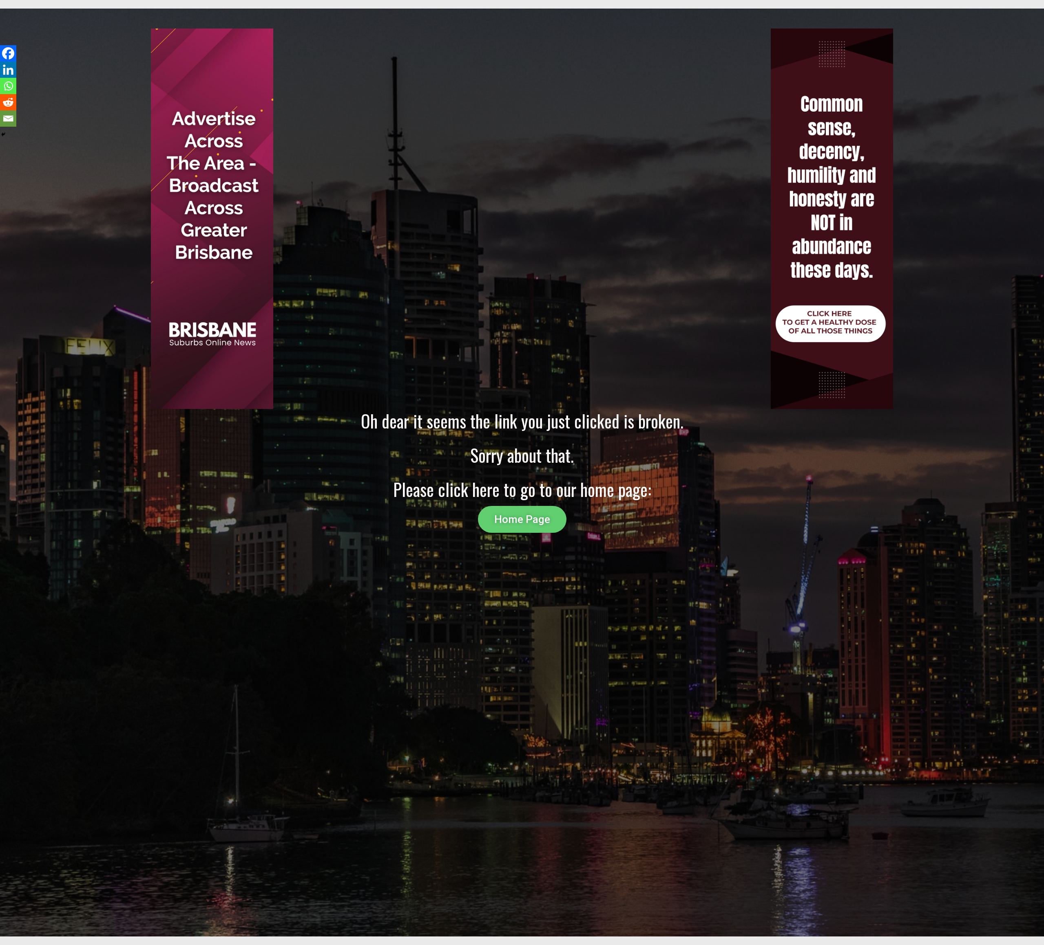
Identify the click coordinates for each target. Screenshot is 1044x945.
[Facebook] (8, 53)
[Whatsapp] (8, 86)
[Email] (8, 118)
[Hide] (3, 134)
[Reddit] (8, 102)
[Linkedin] (8, 70)
